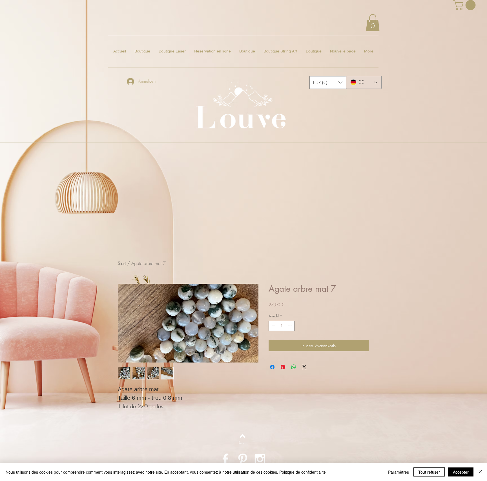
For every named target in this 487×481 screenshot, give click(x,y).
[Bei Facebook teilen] (272, 367)
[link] (465, 5)
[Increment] (290, 326)
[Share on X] (304, 367)
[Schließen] (480, 471)
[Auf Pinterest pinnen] (283, 367)
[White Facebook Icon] (225, 459)
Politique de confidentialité (302, 472)
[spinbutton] (281, 326)
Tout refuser (429, 472)
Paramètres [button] (398, 472)
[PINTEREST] (242, 459)
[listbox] (327, 82)
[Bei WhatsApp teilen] (293, 367)
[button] (373, 22)
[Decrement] (272, 326)
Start (122, 263)
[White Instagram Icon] (260, 459)
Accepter (461, 472)
